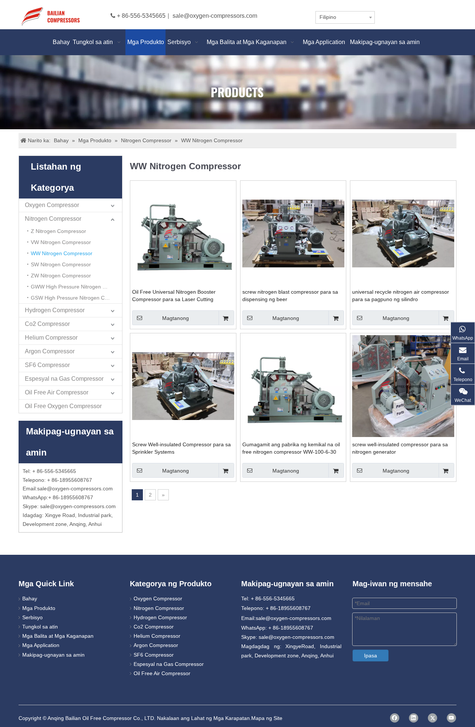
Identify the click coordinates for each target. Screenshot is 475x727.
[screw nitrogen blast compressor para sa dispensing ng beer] (293, 233)
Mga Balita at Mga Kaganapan (58, 636)
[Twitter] (432, 718)
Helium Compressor (51, 337)
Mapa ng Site (266, 718)
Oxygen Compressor (52, 205)
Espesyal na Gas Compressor (64, 379)
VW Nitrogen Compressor (61, 242)
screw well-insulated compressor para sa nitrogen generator (400, 448)
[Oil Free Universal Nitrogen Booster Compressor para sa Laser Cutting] (183, 233)
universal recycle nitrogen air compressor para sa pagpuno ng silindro (400, 295)
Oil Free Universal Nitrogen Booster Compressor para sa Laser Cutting (174, 295)
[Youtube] (451, 718)
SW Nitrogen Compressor (61, 264)
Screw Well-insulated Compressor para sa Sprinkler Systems (181, 448)
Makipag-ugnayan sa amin (53, 655)
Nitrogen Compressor (53, 219)
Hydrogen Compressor (55, 310)
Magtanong (175, 318)
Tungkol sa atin (40, 627)
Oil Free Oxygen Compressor (63, 406)
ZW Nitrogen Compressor (61, 276)
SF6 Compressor (47, 365)
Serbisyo (32, 617)
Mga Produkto (38, 608)
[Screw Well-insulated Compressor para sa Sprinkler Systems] (183, 385)
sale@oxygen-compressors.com (215, 16)
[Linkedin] (413, 718)
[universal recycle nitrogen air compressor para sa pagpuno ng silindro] (403, 233)
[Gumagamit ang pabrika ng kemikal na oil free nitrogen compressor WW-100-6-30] (293, 385)
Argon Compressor (50, 351)
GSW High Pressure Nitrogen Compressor (76, 298)
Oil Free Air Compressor (56, 392)
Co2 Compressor (47, 324)
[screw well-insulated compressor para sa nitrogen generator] (403, 385)
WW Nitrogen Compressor (61, 253)
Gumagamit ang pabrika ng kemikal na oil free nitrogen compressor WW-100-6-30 (291, 448)
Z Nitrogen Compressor (58, 231)
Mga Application (40, 645)
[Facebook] (394, 718)
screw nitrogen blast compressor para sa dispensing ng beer (290, 295)
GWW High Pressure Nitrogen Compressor (76, 287)
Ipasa (370, 655)
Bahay (29, 598)
